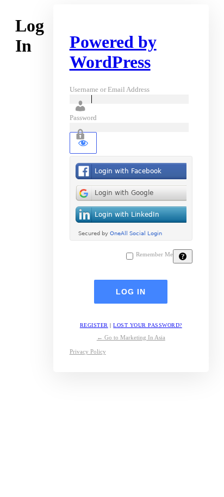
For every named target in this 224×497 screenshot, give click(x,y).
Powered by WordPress (113, 52)
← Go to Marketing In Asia (131, 337)
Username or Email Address (110, 89)
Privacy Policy (88, 351)
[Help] (182, 256)
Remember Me (154, 254)
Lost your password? (147, 325)
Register (94, 325)
